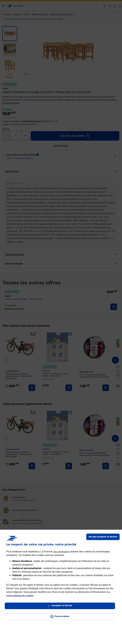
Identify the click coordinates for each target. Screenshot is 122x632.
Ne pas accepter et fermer (103, 537)
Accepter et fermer (61, 606)
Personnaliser (61, 616)
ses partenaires (61, 551)
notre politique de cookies (19, 595)
